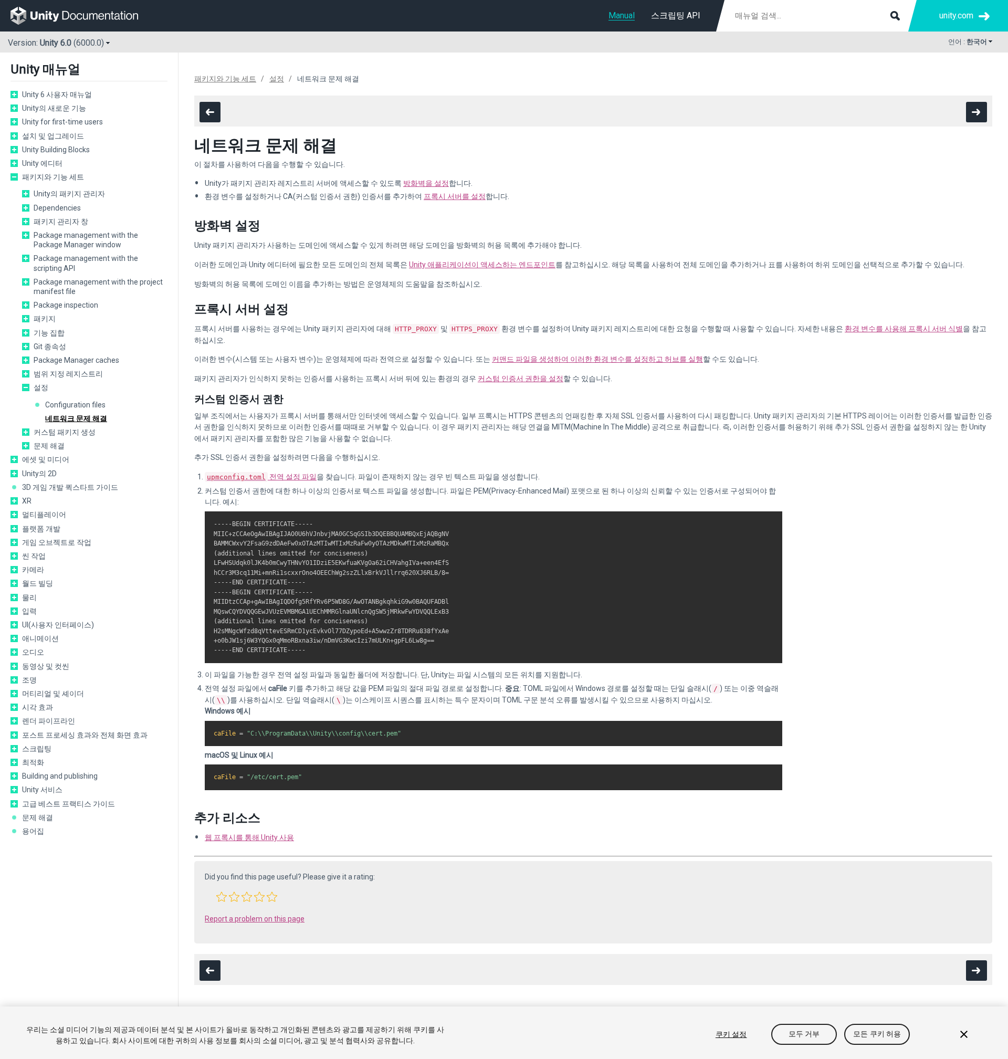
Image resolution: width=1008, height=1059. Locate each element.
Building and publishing (60, 776)
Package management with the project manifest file (98, 287)
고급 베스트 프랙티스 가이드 (68, 804)
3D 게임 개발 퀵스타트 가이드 (70, 487)
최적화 (33, 762)
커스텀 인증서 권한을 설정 (520, 378)
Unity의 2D (39, 473)
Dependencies (57, 208)
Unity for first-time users (62, 122)
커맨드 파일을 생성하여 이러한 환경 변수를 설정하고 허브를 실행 (597, 359)
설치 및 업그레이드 (53, 136)
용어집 (33, 831)
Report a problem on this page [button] (254, 919)
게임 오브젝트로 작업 (56, 542)
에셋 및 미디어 (45, 459)
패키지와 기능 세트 (53, 177)
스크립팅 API (675, 15)
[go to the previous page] (210, 112)
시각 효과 (37, 707)
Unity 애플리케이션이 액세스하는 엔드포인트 (482, 264)
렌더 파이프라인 (48, 721)
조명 (29, 680)
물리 (29, 597)
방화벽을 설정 (426, 183)
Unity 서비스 (42, 789)
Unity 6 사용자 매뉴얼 (57, 94)
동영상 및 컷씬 (45, 666)
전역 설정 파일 (262, 477)
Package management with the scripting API (86, 263)
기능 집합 (49, 333)
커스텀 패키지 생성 (65, 432)
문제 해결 (49, 446)
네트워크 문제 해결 (76, 418)
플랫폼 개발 (41, 529)
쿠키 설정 (731, 1034)
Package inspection (66, 305)
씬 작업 (34, 556)
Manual (621, 15)
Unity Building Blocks (56, 149)
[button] (221, 896)
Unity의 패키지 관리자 (69, 194)
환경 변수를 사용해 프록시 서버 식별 (904, 328)
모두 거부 (804, 1034)
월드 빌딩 (37, 583)
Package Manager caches (76, 360)
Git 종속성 (50, 346)
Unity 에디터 (42, 163)
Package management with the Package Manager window (86, 240)
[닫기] (964, 1034)
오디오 (33, 652)
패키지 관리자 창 (61, 221)
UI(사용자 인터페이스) (58, 625)
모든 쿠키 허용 (877, 1034)
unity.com (956, 15)
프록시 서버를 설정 (455, 196)
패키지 (45, 318)
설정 (41, 387)
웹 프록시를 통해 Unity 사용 (249, 837)
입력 (29, 611)
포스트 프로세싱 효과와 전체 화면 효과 (85, 735)
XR (27, 501)
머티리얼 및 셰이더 (53, 693)
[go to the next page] (976, 112)
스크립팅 (36, 749)
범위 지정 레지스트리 (68, 374)
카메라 (33, 569)
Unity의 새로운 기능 (54, 108)
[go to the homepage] (81, 16)
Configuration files (75, 405)
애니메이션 (40, 638)
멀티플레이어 (44, 514)
